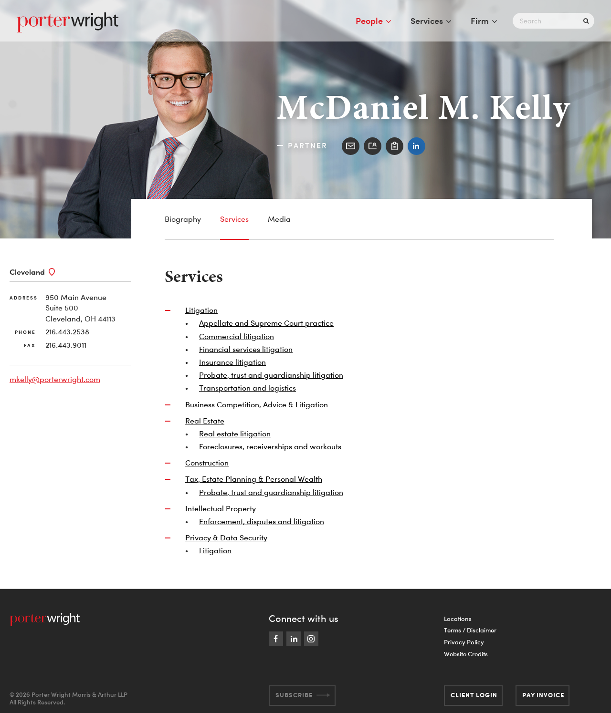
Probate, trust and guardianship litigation (271, 375)
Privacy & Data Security (226, 537)
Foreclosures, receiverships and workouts (270, 446)
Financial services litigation (246, 349)
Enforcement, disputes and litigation (261, 521)
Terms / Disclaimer (470, 630)
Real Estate (204, 420)
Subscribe (294, 695)
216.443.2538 (67, 331)
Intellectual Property (220, 508)
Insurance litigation (232, 362)
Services (427, 20)
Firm (480, 20)
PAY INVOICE (543, 695)
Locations (458, 618)
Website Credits (466, 654)
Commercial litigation (236, 336)
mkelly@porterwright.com (55, 379)
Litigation (201, 310)
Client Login (474, 695)
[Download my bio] (394, 146)
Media (279, 219)
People (369, 20)
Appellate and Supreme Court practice (266, 323)
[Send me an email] (350, 146)
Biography (183, 219)
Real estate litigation (235, 433)
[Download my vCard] (372, 146)
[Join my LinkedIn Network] (416, 146)
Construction (207, 462)
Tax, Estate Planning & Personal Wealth (253, 479)
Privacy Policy (464, 642)
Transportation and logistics (247, 388)
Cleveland (27, 272)
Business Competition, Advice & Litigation (256, 404)
